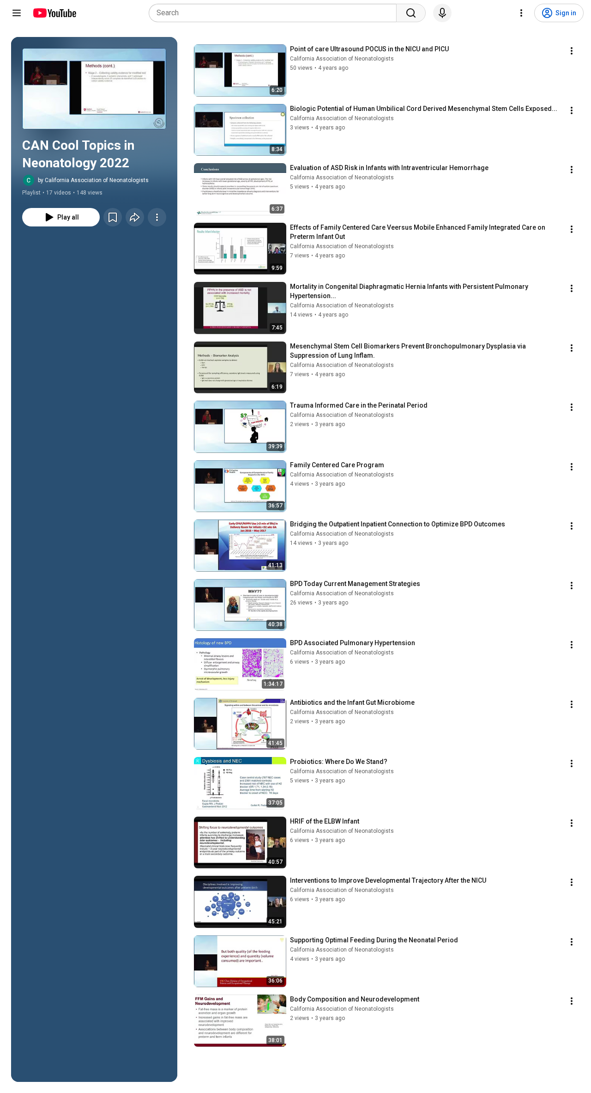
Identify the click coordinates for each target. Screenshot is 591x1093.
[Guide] (16, 12)
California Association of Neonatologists (342, 58)
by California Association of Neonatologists (93, 180)
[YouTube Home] (54, 13)
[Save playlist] (112, 217)
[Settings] (521, 12)
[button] (94, 88)
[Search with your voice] (442, 13)
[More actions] (157, 217)
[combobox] (275, 12)
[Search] (411, 13)
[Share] (135, 217)
